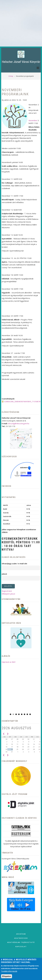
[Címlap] (21, 54)
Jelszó (4, 574)
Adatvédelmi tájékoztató (21, 942)
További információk (9, 971)
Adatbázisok (21, 938)
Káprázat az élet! (8, 662)
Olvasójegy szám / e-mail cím (14, 563)
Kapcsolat (21, 947)
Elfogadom (6, 976)
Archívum (21, 934)
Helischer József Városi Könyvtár (21, 62)
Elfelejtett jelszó (8, 594)
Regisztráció (7, 591)
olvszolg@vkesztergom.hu (18, 423)
